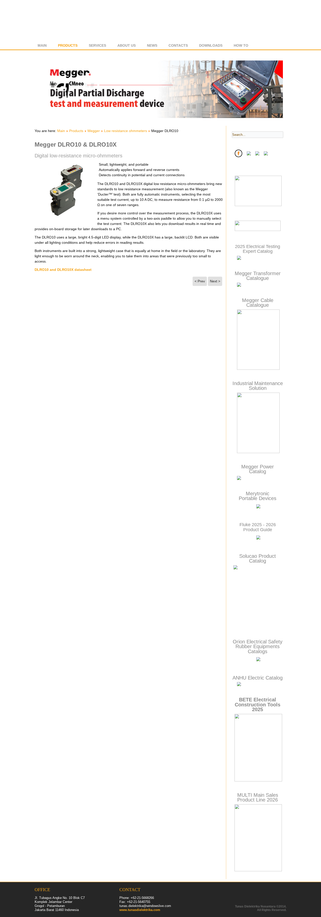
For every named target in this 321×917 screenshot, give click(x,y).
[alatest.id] (257, 230)
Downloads (210, 45)
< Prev (200, 281)
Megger (94, 131)
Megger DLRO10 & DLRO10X (76, 144)
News (152, 45)
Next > (215, 281)
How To (241, 45)
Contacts (178, 45)
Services (97, 45)
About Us (126, 45)
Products (67, 45)
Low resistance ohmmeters (125, 131)
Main (42, 45)
